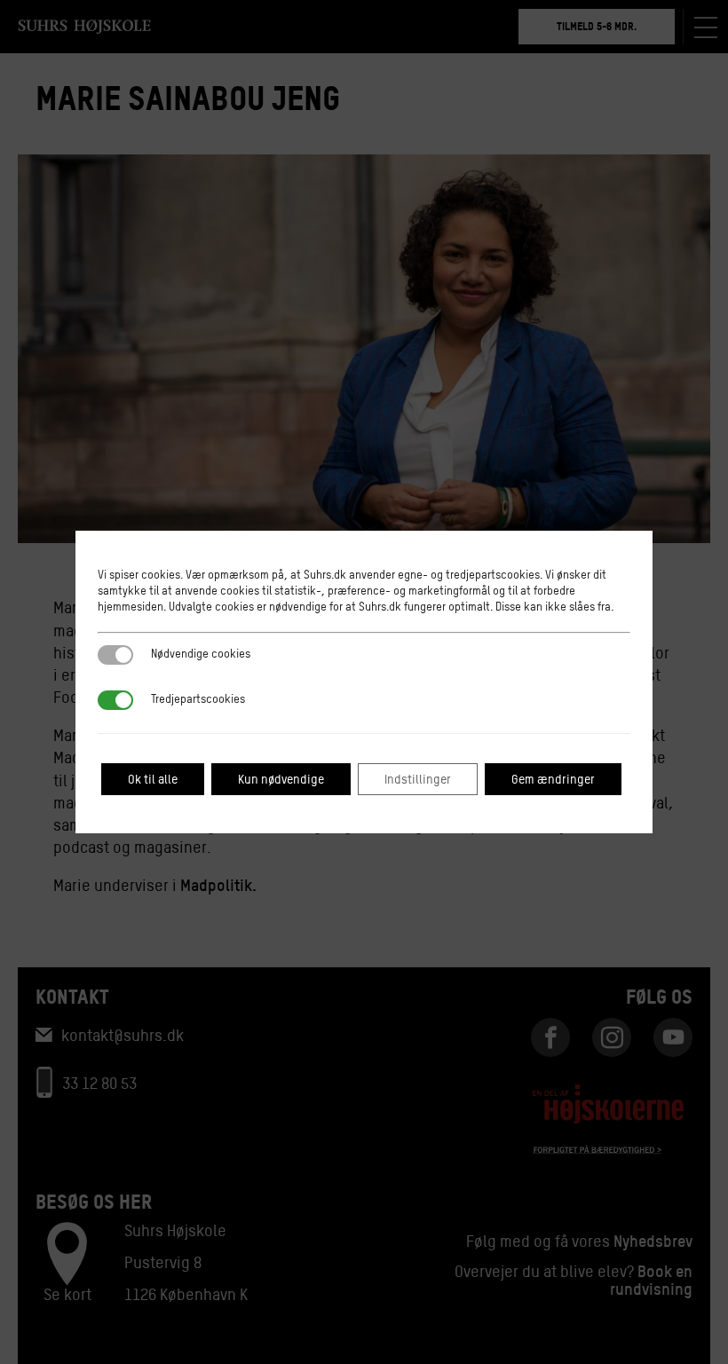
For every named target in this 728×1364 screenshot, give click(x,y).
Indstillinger (417, 778)
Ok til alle (153, 778)
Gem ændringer (553, 778)
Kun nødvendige (281, 778)
